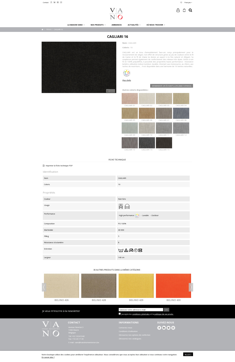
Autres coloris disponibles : (135, 90)
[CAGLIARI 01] (130, 98)
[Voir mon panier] (184, 10)
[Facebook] (51, 2)
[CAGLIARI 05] (130, 113)
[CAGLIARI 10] (147, 128)
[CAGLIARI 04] (181, 98)
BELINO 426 (61, 300)
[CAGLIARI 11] (164, 128)
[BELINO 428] (98, 285)
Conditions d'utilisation (128, 331)
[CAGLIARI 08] (181, 113)
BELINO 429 (136, 300)
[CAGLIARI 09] (130, 128)
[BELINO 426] (61, 285)
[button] (76, 24)
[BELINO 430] (173, 285)
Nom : (125, 43)
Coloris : (126, 47)
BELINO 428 (99, 300)
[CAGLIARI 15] (164, 143)
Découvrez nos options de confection (134, 335)
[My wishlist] (181, 2)
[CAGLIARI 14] (147, 143)
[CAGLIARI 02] (147, 98)
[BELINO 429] (136, 285)
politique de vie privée (164, 314)
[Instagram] (61, 2)
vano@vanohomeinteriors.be (87, 342)
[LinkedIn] (54, 2)
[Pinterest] (57, 2)
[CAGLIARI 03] (164, 98)
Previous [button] (44, 287)
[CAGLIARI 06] (147, 113)
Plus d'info (126, 80)
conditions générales (141, 314)
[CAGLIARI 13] (130, 143)
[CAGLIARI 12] (181, 128)
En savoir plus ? (48, 357)
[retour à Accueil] (42, 29)
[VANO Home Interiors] (116, 13)
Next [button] (191, 287)
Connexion (178, 10)
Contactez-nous (125, 327)
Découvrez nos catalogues (130, 338)
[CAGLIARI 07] (164, 113)
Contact (45, 2)
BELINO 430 (173, 300)
